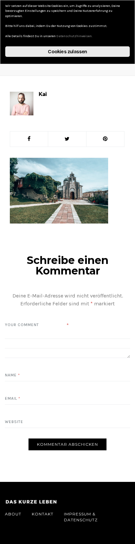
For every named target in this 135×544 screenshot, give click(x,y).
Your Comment (22, 324)
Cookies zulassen (67, 51)
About (13, 513)
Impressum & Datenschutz (81, 516)
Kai (43, 94)
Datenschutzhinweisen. (74, 36)
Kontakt (42, 513)
